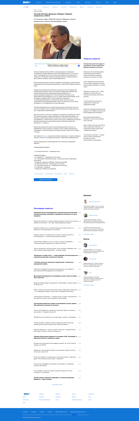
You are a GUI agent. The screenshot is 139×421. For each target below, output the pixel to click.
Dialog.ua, (45, 136)
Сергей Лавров (49, 173)
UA (24, 7)
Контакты (42, 411)
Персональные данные (61, 411)
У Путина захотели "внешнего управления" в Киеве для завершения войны (93, 102)
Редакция (33, 411)
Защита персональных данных (77, 411)
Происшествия (58, 173)
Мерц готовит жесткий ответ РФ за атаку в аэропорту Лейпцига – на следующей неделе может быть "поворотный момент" (94, 127)
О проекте (25, 411)
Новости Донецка (39, 173)
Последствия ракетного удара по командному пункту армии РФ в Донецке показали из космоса (94, 65)
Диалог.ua (74, 414)
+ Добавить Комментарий (45, 179)
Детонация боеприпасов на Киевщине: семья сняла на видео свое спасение (94, 118)
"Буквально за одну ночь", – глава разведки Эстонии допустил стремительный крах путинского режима (94, 94)
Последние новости (43, 208)
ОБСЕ (65, 173)
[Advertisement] (57, 193)
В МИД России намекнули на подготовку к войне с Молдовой (55, 317)
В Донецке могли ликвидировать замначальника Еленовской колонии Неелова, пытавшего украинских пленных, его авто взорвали (94, 74)
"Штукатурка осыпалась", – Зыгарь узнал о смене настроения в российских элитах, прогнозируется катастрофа (94, 137)
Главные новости (92, 59)
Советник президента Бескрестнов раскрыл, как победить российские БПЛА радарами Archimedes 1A (94, 110)
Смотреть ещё (57, 384)
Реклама (50, 411)
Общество (71, 173)
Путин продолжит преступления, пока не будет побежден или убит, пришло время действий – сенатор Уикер (94, 84)
